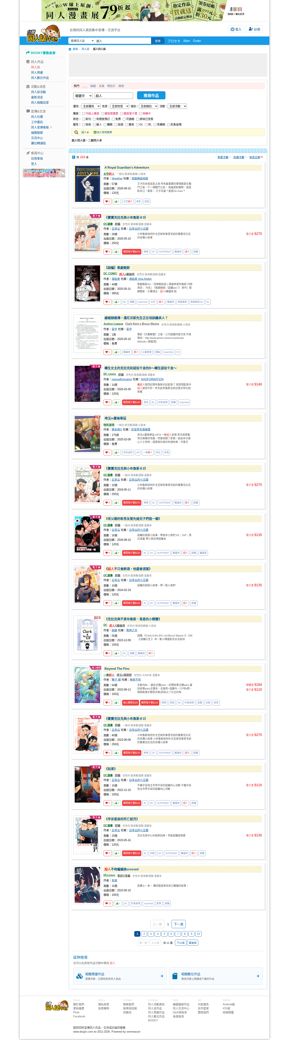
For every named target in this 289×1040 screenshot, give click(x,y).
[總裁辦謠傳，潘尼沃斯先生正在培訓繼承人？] (87, 333)
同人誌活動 (38, 92)
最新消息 (37, 97)
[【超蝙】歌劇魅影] (87, 283)
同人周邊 (37, 72)
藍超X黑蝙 (123, 875)
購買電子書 (130, 113)
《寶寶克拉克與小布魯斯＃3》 (126, 217)
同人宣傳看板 (40, 127)
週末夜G (117, 429)
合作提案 (203, 1008)
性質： (106, 106)
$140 (131, 402)
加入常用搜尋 (104, 132)
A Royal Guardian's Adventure (127, 167)
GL (141, 124)
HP (137, 452)
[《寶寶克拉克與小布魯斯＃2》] (87, 484)
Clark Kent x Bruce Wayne (142, 323)
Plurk (76, 1012)
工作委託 (37, 122)
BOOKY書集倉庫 (43, 53)
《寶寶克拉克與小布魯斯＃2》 (126, 468)
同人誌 (35, 67)
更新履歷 (78, 1008)
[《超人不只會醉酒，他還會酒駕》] (87, 584)
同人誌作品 (155, 1008)
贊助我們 (203, 1012)
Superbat (184, 402)
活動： (164, 106)
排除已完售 (146, 119)
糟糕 (110, 124)
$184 (130, 702)
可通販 (130, 119)
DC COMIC (110, 273)
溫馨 (199, 702)
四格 (152, 853)
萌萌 (88, 124)
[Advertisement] (168, 65)
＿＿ (84, 85)
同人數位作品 (40, 77)
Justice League (113, 323)
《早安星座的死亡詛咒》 (122, 819)
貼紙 (93, 85)
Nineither (117, 178)
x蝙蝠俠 (127, 274)
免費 (118, 119)
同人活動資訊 (156, 1004)
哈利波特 (108, 424)
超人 (84, 132)
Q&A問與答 (180, 1012)
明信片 (111, 85)
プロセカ (174, 41)
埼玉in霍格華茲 (115, 418)
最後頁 (193, 943)
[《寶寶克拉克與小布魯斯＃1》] (87, 734)
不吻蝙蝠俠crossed (122, 869)
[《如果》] (87, 784)
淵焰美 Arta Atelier (140, 278)
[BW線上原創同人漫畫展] (144, 10)
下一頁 (178, 924)
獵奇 (131, 124)
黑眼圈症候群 (140, 178)
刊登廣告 (203, 1004)
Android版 (229, 1004)
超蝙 (117, 224)
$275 (131, 251)
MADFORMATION (152, 379)
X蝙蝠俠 (117, 625)
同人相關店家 (40, 102)
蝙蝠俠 (178, 251)
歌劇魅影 (182, 302)
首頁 (75, 49)
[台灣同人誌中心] (44, 33)
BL (150, 124)
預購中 (147, 113)
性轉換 (161, 124)
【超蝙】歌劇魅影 (117, 267)
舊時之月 (131, 630)
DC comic (109, 374)
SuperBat (168, 352)
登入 (238, 29)
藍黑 (159, 903)
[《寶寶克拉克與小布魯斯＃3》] (87, 233)
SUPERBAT (165, 251)
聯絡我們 (128, 1004)
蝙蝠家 (203, 553)
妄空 (114, 329)
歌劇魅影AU (197, 302)
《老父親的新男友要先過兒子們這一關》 (133, 518)
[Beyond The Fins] (87, 685)
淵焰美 (116, 278)
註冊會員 (37, 158)
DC (153, 251)
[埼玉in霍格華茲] (87, 434)
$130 (131, 853)
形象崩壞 (176, 124)
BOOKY (153, 1020)
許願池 (127, 1012)
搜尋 (158, 41)
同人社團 (37, 116)
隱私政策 (103, 1004)
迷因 (146, 201)
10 (198, 933)
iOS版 (226, 1008)
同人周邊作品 (156, 1012)
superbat (142, 302)
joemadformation (122, 379)
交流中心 (37, 138)
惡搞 (120, 124)
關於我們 (78, 1004)
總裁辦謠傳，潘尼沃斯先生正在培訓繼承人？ (136, 318)
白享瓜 (116, 228)
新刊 (88, 119)
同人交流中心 (181, 1008)
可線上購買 (92, 113)
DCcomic (109, 875)
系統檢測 (178, 1016)
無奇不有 (135, 679)
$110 (149, 702)
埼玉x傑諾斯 (124, 675)
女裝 (208, 702)
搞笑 (216, 702)
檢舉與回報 (130, 1008)
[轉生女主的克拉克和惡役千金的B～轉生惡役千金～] (87, 384)
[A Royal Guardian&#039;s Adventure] (87, 184)
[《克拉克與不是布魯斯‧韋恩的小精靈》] (87, 635)
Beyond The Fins (117, 668)
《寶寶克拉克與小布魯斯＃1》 (126, 718)
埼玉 (158, 452)
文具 (101, 85)
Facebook (79, 1016)
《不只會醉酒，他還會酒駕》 (128, 569)
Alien (186, 41)
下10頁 (181, 943)
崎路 (114, 630)
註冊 (257, 29)
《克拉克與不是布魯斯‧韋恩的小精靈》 (133, 619)
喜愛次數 (222, 157)
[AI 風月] (44, 175)
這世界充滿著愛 (140, 429)
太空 (108, 173)
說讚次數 (238, 157)
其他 (121, 85)
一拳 (147, 452)
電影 (138, 201)
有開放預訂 (103, 119)
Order (197, 41)
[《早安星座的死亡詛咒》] (87, 834)
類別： (135, 106)
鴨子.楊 (116, 679)
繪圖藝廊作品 (181, 1004)
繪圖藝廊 (37, 132)
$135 (131, 553)
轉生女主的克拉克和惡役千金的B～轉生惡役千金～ (141, 368)
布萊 (114, 880)
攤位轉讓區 (38, 143)
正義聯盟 (146, 352)
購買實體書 (111, 113)
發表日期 (254, 157)
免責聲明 (103, 1008)
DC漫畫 (108, 224)
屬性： (77, 106)
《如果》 (111, 769)
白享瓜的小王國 (138, 228)
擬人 (99, 124)
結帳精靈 (228, 1012)
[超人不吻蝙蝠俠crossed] (87, 885)
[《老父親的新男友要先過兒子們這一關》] (87, 534)
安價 (166, 452)
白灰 (153, 302)
